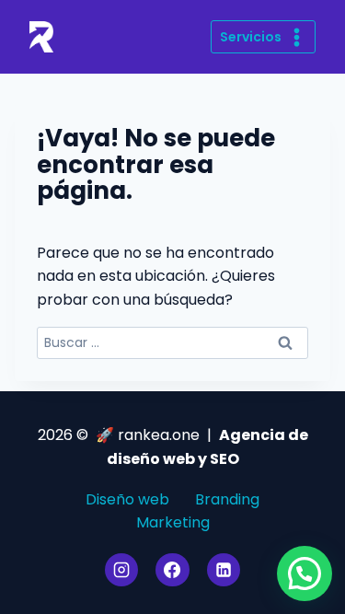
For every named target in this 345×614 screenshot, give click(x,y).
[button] (304, 573)
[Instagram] (121, 569)
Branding (227, 499)
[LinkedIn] (223, 569)
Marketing (173, 522)
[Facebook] (172, 569)
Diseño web (127, 499)
